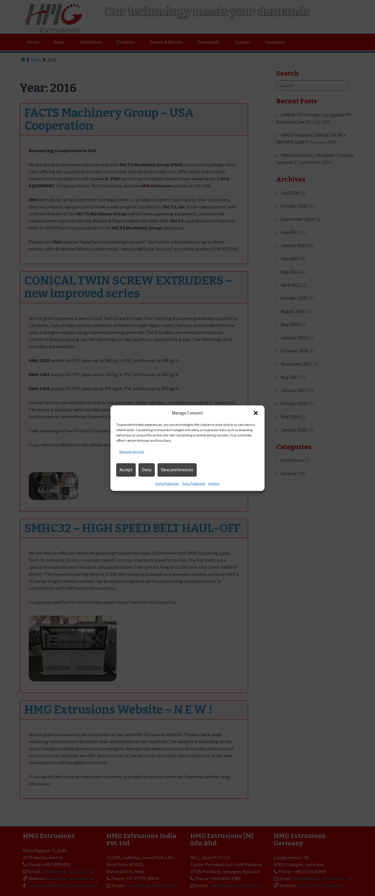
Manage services (131, 451)
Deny (146, 469)
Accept (126, 469)
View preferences (177, 469)
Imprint (213, 483)
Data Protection (167, 483)
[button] (256, 413)
